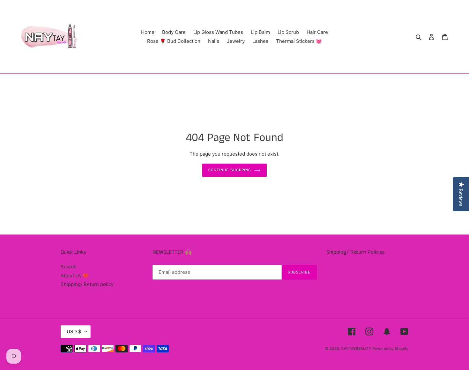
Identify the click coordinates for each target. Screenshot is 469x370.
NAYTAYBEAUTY (356, 348)
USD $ (74, 331)
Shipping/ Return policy (87, 284)
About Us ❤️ (75, 276)
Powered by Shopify (390, 348)
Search (69, 267)
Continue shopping (229, 170)
